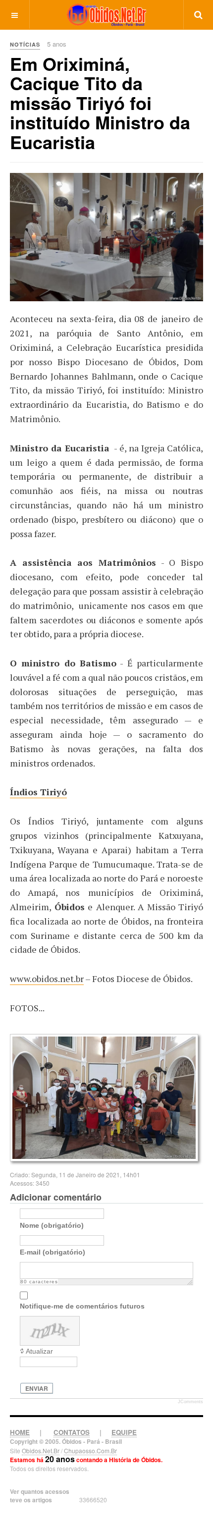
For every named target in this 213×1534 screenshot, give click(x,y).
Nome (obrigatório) (52, 1225)
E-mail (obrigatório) (52, 1252)
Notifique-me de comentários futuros (82, 1306)
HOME (20, 1432)
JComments (190, 1401)
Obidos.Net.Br (40, 1450)
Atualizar (39, 1351)
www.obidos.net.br (47, 979)
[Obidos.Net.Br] (106, 14)
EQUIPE (124, 1432)
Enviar (36, 1388)
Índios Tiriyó (38, 792)
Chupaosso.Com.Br (90, 1450)
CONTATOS (71, 1432)
